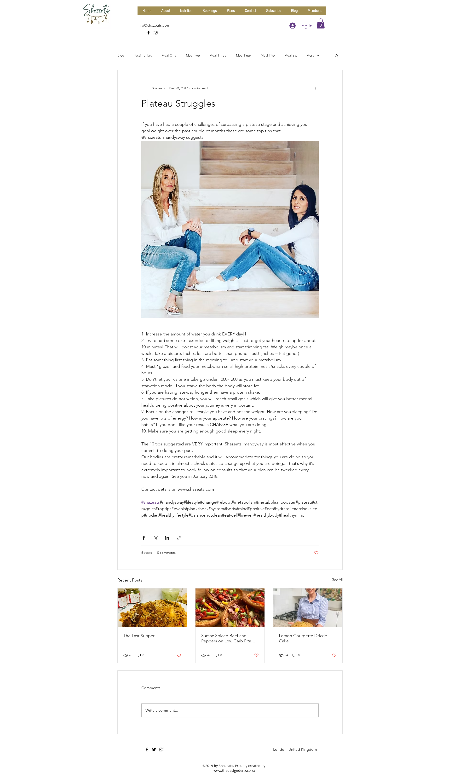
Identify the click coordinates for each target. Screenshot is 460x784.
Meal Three (217, 55)
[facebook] (148, 32)
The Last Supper (139, 635)
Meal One (168, 55)
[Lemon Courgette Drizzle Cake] (307, 607)
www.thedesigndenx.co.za (234, 770)
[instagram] (155, 32)
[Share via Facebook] (143, 538)
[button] (320, 23)
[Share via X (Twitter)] (155, 538)
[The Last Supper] (152, 607)
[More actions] (316, 88)
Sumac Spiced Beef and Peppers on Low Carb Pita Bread (226, 638)
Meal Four (243, 55)
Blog (120, 55)
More (310, 55)
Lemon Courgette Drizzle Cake (303, 638)
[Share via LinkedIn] (167, 538)
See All (337, 579)
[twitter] (154, 749)
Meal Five (268, 55)
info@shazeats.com (154, 25)
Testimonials (143, 55)
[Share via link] (179, 538)
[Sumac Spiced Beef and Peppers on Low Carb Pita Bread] (230, 607)
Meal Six (290, 55)
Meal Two (193, 55)
